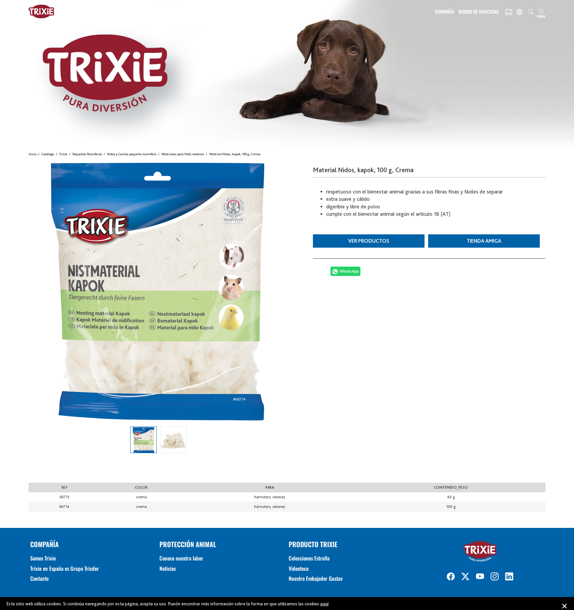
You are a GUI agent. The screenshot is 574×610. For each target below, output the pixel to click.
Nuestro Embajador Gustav (315, 578)
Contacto (39, 578)
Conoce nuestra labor (181, 558)
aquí (324, 603)
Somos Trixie (43, 558)
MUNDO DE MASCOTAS (478, 11)
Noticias (167, 568)
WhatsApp (349, 271)
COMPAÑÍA (444, 11)
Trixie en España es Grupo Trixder (64, 568)
